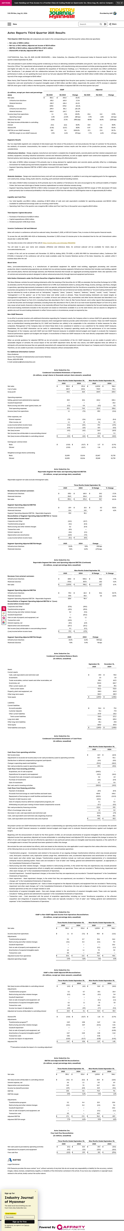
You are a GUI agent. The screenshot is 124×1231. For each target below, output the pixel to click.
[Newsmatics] (4, 622)
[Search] (101, 24)
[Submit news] (4, 608)
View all (119, 3)
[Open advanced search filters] (105, 24)
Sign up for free (20, 1222)
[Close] (35, 1191)
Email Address (11, 1213)
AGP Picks (6, 3)
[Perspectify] (4, 613)
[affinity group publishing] (4, 618)
